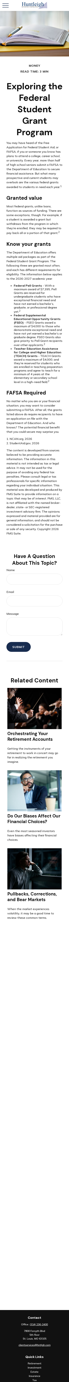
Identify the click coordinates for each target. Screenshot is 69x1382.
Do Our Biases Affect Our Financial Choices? (33, 818)
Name (10, 570)
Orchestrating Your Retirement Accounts (30, 736)
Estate (34, 1371)
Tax (34, 1380)
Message (12, 614)
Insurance (34, 1376)
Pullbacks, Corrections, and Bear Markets (32, 896)
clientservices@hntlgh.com (35, 1345)
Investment (34, 1367)
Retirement (34, 1363)
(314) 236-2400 (39, 1324)
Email (10, 592)
